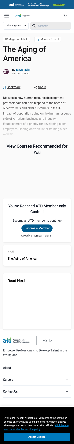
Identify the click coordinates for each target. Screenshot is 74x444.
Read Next (16, 280)
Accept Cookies (37, 436)
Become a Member (37, 228)
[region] (37, 425)
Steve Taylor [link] (23, 69)
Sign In (48, 235)
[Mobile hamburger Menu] (7, 16)
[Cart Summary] (66, 16)
